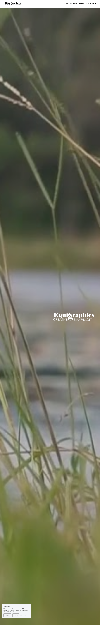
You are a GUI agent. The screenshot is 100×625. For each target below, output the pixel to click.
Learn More (11, 611)
